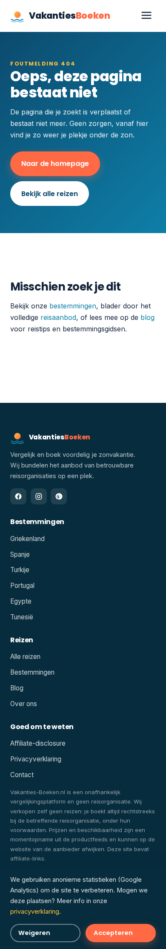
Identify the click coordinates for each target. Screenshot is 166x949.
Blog (16, 688)
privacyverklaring (34, 911)
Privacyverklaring (35, 759)
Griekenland (27, 539)
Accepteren (113, 933)
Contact (22, 775)
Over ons (23, 704)
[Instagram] (39, 496)
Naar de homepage (55, 163)
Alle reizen (25, 657)
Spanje (20, 554)
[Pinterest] (59, 496)
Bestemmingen (32, 672)
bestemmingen (72, 306)
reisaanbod (58, 317)
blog (147, 317)
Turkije (19, 570)
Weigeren (34, 933)
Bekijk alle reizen (49, 194)
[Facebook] (18, 496)
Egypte (20, 601)
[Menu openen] (146, 16)
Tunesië (21, 617)
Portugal (22, 585)
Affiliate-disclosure (38, 743)
